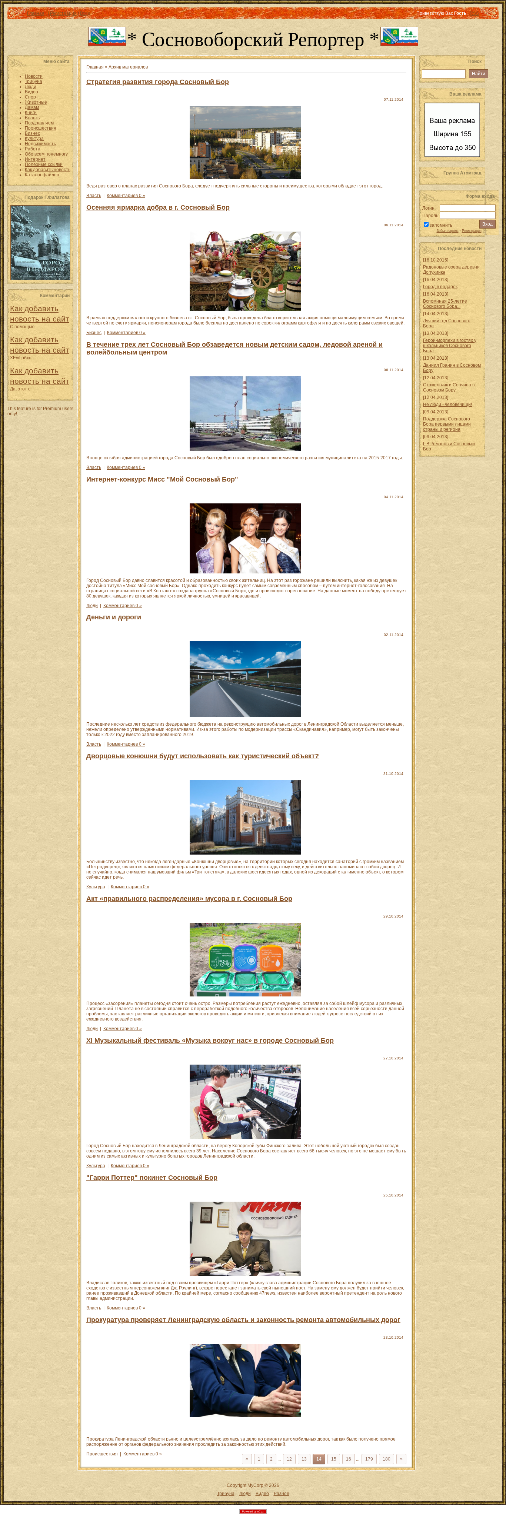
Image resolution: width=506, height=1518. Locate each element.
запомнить (441, 225)
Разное (281, 1493)
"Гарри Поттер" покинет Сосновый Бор (151, 1177)
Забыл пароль (448, 231)
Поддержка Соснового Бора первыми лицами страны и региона (447, 424)
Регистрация (472, 231)
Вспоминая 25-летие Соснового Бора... (445, 304)
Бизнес (93, 332)
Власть (93, 195)
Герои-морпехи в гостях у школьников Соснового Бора (449, 345)
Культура (95, 886)
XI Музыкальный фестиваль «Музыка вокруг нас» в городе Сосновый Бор (210, 1040)
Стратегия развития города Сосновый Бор (157, 82)
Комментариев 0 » (126, 195)
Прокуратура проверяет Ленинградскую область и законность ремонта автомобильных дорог (243, 1320)
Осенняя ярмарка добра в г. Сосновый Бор (158, 207)
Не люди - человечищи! (447, 404)
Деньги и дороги (113, 617)
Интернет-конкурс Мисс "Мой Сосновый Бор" (162, 479)
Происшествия (102, 1454)
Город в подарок (440, 286)
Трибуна (225, 1493)
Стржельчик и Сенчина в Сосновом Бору (449, 387)
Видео (262, 1493)
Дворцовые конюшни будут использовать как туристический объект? (202, 756)
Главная (95, 67)
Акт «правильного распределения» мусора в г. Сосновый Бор (189, 898)
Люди (92, 605)
